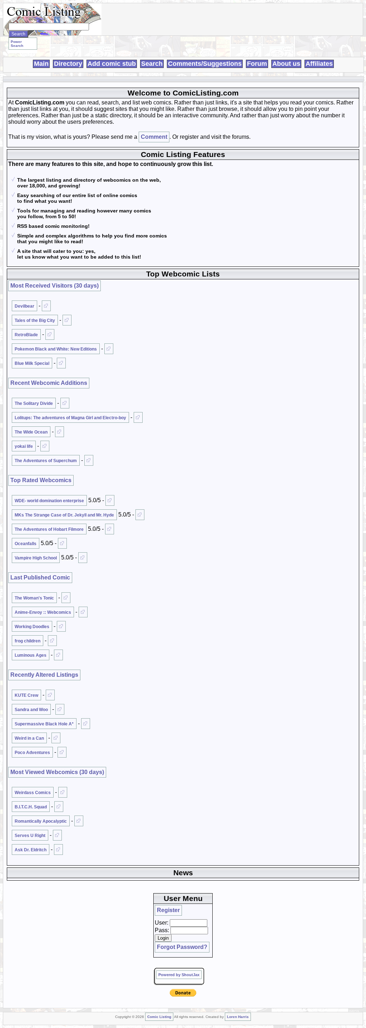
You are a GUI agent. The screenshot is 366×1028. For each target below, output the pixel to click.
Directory (68, 63)
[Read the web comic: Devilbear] (46, 305)
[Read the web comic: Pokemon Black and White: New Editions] (108, 348)
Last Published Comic (40, 577)
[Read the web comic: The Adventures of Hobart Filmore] (109, 529)
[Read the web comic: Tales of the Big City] (67, 320)
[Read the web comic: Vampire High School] (82, 557)
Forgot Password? (182, 947)
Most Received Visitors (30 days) (54, 286)
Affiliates (319, 63)
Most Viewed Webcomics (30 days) (57, 772)
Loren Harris (238, 1017)
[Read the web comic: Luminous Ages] (58, 655)
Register (168, 910)
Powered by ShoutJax (178, 975)
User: (161, 923)
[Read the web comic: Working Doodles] (61, 626)
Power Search (17, 44)
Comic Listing (159, 1017)
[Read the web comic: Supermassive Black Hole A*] (85, 723)
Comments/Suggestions (205, 63)
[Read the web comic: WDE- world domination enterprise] (109, 500)
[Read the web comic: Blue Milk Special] (61, 363)
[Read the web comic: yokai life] (44, 446)
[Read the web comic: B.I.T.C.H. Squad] (58, 806)
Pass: (162, 930)
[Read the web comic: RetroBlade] (49, 334)
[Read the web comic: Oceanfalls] (62, 543)
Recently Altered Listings (44, 675)
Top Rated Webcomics (40, 480)
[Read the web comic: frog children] (52, 640)
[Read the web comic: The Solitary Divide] (64, 403)
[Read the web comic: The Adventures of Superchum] (88, 460)
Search (152, 63)
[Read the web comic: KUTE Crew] (50, 695)
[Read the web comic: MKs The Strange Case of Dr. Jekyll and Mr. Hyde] (139, 514)
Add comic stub (112, 63)
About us (286, 63)
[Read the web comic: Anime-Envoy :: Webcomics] (83, 612)
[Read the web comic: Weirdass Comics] (62, 792)
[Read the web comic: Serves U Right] (57, 835)
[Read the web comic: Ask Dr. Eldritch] (58, 849)
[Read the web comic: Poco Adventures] (62, 752)
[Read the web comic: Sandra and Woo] (59, 709)
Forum (257, 63)
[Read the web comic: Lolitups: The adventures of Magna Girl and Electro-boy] (138, 417)
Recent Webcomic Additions (48, 383)
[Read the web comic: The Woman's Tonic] (65, 597)
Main (41, 63)
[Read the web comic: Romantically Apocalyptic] (78, 821)
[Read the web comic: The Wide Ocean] (59, 431)
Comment (154, 137)
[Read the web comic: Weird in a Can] (55, 738)
